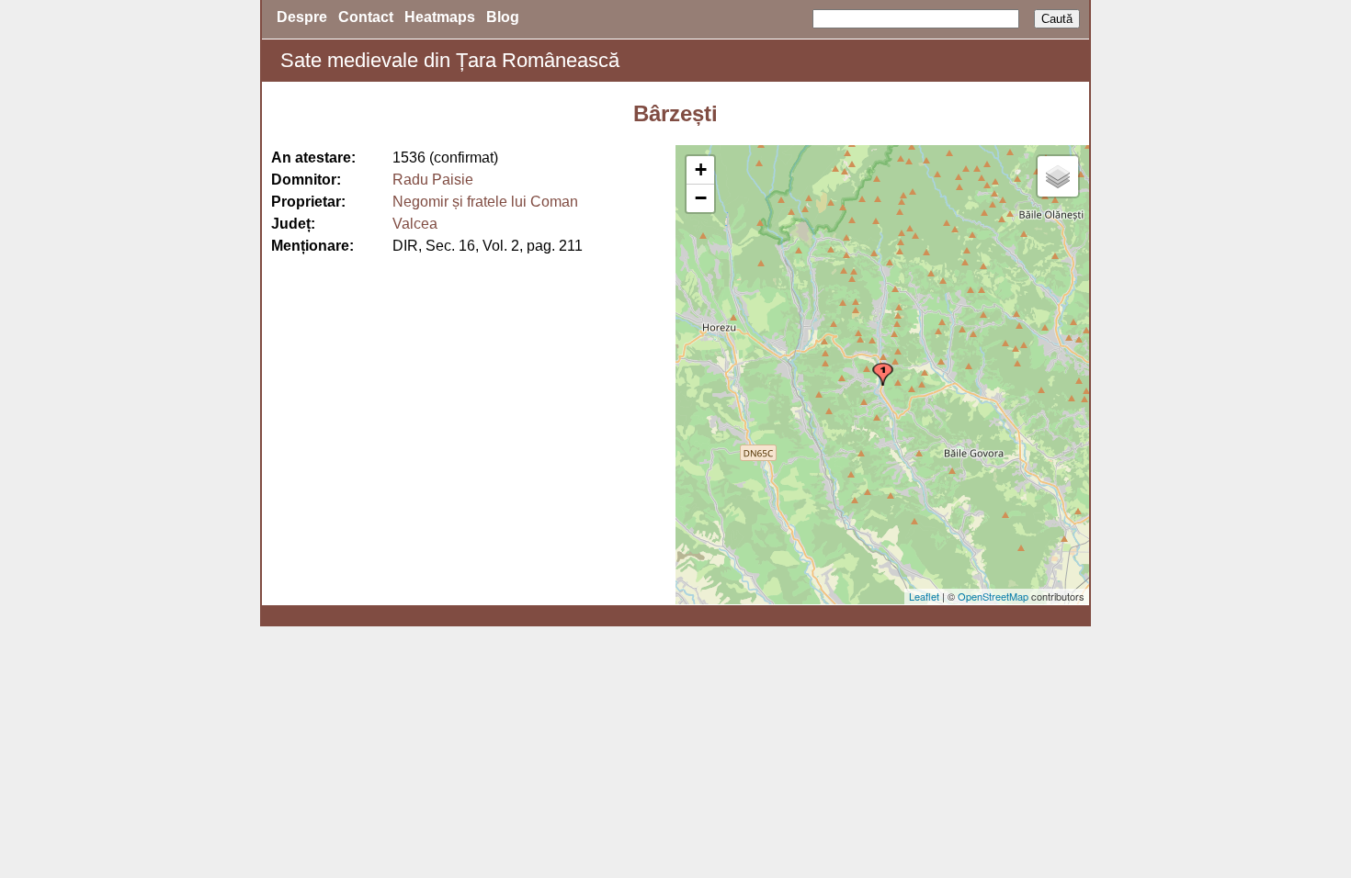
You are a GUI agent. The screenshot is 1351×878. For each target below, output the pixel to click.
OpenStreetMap (993, 596)
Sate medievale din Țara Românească (449, 60)
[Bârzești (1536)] (882, 374)
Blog (502, 17)
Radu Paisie (432, 179)
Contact (365, 17)
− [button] (701, 197)
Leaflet (924, 596)
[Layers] (1058, 176)
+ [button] (701, 169)
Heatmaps (439, 17)
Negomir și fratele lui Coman (485, 201)
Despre (302, 17)
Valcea (414, 223)
